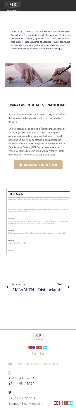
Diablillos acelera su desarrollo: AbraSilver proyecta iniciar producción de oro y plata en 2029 (37, 233)
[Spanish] (45, 347)
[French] (35, 347)
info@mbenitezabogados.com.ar (35, 364)
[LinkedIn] (34, 353)
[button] (69, 6)
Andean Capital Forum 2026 (17, 243)
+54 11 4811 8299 (21, 383)
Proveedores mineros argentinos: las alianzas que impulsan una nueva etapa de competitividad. (38, 200)
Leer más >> (11, 207)
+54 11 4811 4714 (21, 378)
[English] (30, 347)
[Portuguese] (40, 347)
